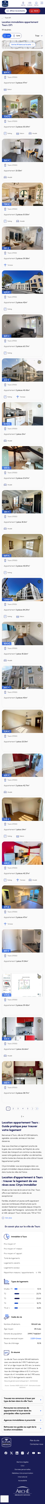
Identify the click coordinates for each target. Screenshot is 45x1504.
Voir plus (8, 1218)
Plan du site (34, 1440)
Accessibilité (22, 1481)
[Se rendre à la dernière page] (37, 1108)
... (2, 18)
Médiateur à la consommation (22, 1473)
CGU (22, 1466)
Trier (37, 35)
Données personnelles (22, 1469)
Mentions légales (22, 1462)
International (22, 1477)
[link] (22, 44)
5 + (22, 1116)
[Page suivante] (32, 1108)
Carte (18, 36)
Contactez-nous (36, 1444)
